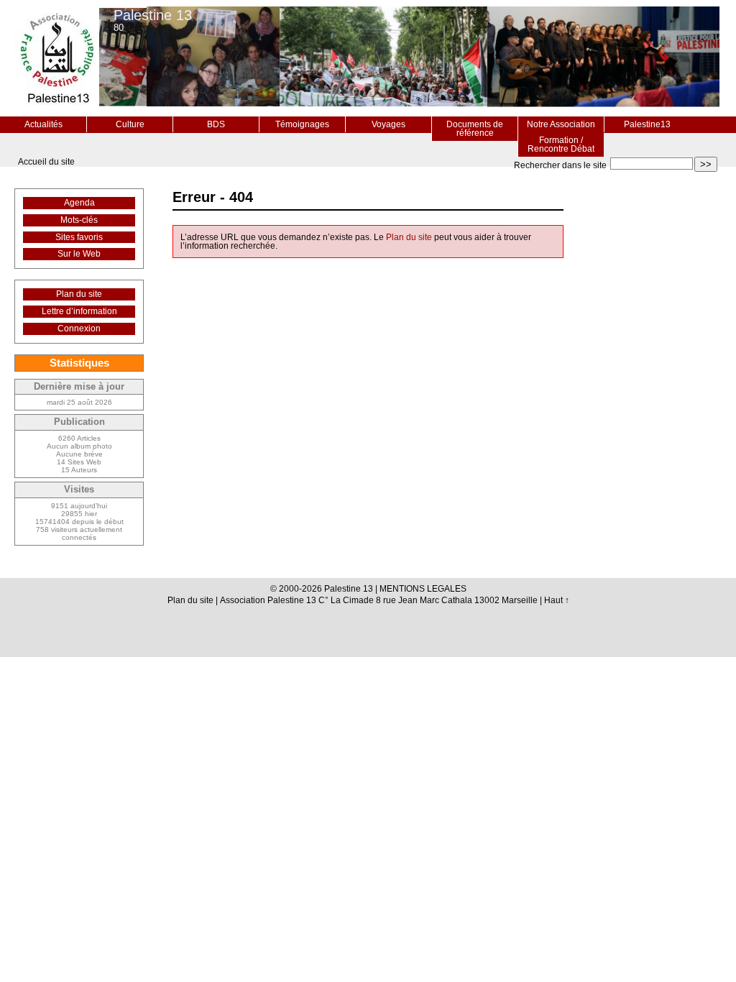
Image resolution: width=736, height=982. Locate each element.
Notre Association (561, 124)
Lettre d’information (79, 311)
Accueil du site (46, 162)
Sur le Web (79, 254)
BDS (216, 124)
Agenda (79, 203)
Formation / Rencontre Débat (561, 144)
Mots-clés (79, 220)
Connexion (79, 328)
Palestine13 (647, 124)
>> (706, 164)
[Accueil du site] (56, 58)
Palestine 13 (153, 15)
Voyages (388, 124)
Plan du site (409, 237)
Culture (130, 124)
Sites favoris (79, 237)
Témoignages (302, 124)
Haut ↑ (556, 600)
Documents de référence (474, 128)
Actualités (43, 124)
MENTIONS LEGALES (423, 589)
